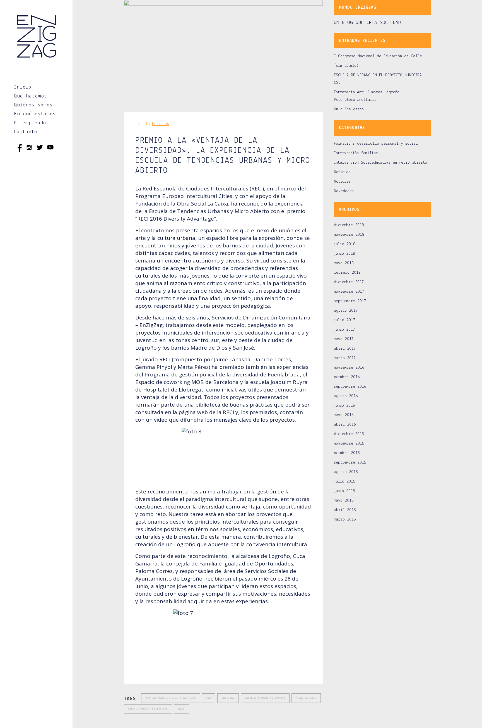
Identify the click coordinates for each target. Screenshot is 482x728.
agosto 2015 (346, 472)
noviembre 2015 (349, 443)
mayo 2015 (344, 500)
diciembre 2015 (349, 434)
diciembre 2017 (349, 282)
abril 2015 (345, 510)
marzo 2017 (345, 358)
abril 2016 (345, 425)
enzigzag (228, 698)
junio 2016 (344, 406)
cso (208, 698)
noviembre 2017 (349, 292)
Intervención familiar (356, 153)
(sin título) (346, 66)
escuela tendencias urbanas (265, 698)
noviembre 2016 (349, 368)
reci (182, 708)
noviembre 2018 (349, 235)
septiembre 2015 (350, 462)
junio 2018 (344, 254)
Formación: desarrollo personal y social (376, 144)
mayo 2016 (344, 415)
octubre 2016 (347, 377)
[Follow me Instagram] (29, 148)
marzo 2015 (345, 519)
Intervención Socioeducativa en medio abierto (380, 163)
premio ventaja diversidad (148, 708)
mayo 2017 (344, 339)
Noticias (160, 124)
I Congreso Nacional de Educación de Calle (378, 56)
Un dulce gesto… (350, 109)
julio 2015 (344, 481)
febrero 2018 (347, 273)
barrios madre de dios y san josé (171, 698)
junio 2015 (344, 491)
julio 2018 (344, 244)
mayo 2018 (344, 263)
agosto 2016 (346, 396)
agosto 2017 (346, 311)
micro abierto (306, 698)
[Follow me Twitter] (39, 148)
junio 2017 (344, 330)
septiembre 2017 (350, 301)
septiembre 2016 (350, 387)
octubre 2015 (347, 453)
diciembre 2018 (349, 225)
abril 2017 (345, 349)
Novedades (344, 191)
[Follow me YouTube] (50, 148)
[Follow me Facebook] (18, 148)
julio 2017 (344, 320)
